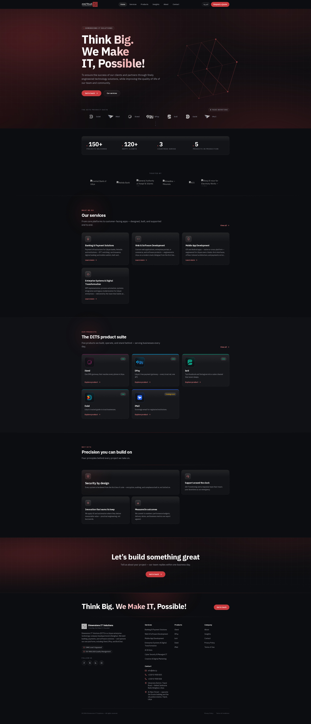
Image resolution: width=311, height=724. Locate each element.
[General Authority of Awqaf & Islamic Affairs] (146, 182)
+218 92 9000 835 (155, 675)
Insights (156, 4)
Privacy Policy (209, 643)
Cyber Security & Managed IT (156, 654)
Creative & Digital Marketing (156, 659)
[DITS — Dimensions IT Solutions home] (89, 4)
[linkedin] (95, 663)
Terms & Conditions (222, 713)
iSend (177, 630)
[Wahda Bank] (123, 182)
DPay (176, 634)
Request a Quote (220, 4)
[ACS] (191, 182)
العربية (205, 4)
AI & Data (148, 650)
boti (176, 638)
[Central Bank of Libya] (100, 183)
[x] (89, 663)
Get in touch (90, 93)
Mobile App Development (154, 638)
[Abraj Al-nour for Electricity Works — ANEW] (211, 182)
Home (123, 4)
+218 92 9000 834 (155, 679)
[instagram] (101, 663)
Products (144, 4)
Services (133, 4)
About (166, 4)
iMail (176, 647)
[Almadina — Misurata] (172, 183)
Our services (112, 93)
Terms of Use (209, 647)
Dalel (177, 643)
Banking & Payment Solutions (156, 630)
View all (223, 225)
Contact (176, 4)
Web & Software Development (156, 634)
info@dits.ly (152, 671)
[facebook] (84, 663)
